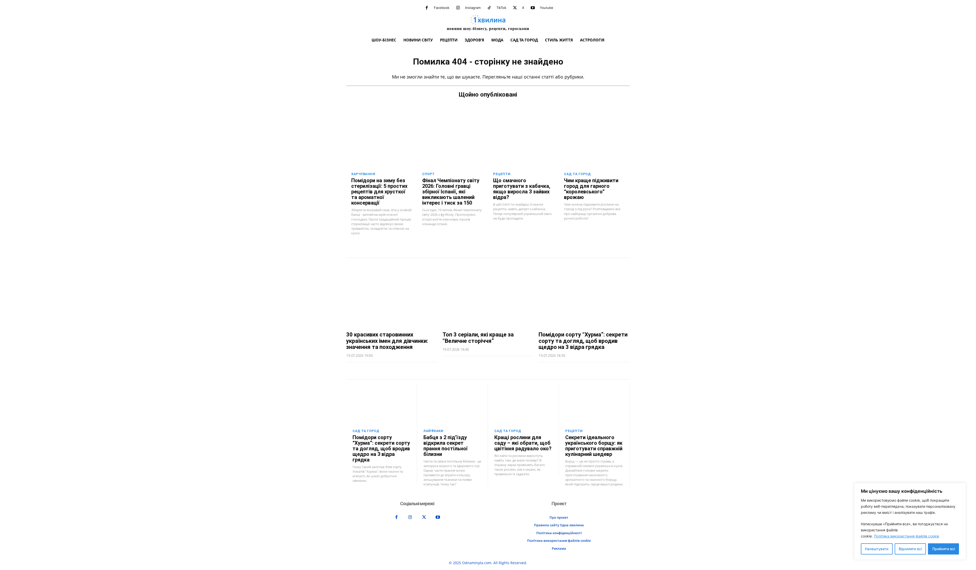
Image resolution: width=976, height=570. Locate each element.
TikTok (501, 8)
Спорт (428, 174)
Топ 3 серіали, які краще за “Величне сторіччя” (478, 337)
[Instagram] (458, 8)
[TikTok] (489, 8)
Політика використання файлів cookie (906, 536)
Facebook (441, 8)
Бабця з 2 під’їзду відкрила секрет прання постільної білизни (445, 445)
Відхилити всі (910, 549)
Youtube (546, 8)
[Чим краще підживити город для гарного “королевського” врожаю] (594, 147)
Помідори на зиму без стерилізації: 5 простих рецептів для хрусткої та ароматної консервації (379, 191)
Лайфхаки (433, 431)
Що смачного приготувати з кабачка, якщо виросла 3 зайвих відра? (521, 188)
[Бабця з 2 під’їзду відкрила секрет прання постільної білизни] (452, 404)
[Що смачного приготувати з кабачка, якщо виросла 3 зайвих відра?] (523, 147)
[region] (910, 521)
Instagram (473, 8)
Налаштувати (876, 549)
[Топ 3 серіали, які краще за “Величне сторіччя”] (488, 295)
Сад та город (577, 174)
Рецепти (502, 174)
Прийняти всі (943, 549)
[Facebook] (427, 8)
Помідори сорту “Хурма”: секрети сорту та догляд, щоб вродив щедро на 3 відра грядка (583, 340)
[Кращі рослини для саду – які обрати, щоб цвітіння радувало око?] (523, 404)
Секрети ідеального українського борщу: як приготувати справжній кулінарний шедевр (593, 445)
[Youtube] (533, 8)
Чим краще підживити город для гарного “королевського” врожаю (591, 188)
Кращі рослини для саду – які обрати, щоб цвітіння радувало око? (523, 443)
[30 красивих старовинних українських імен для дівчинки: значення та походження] (391, 295)
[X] (515, 8)
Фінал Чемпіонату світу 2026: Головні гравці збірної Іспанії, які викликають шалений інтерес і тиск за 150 (450, 191)
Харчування (363, 174)
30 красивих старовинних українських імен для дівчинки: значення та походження (387, 340)
